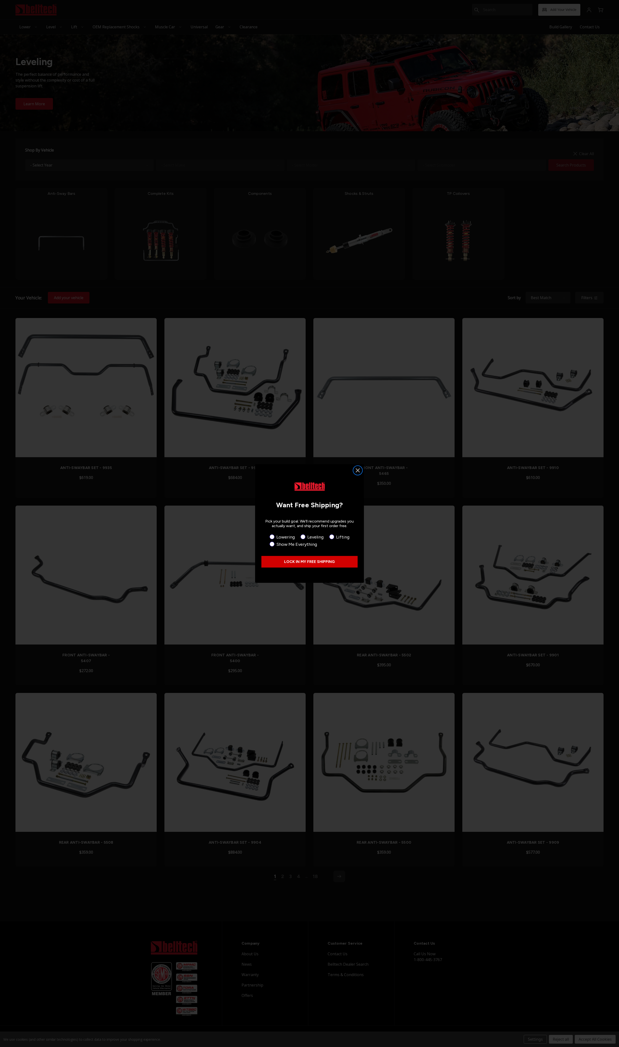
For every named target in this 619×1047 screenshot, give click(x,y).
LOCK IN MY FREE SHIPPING (309, 561)
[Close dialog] (358, 470)
